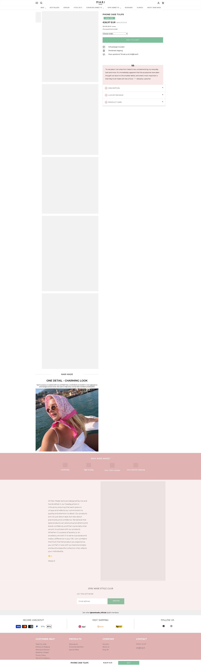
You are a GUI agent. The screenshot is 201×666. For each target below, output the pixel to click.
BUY (129, 663)
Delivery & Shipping (43, 647)
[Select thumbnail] (40, 17)
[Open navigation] (37, 3)
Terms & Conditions (43, 658)
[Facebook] (164, 626)
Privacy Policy (41, 655)
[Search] (41, 3)
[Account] (158, 3)
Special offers (74, 650)
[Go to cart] (163, 3)
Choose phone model (110, 29)
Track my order (41, 644)
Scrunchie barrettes (76, 647)
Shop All (105, 650)
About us (106, 647)
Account (106, 644)
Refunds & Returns (43, 650)
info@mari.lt (140, 648)
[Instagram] (171, 626)
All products (73, 644)
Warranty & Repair (42, 652)
